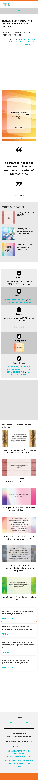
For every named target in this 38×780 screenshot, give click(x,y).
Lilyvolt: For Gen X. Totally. (19, 757)
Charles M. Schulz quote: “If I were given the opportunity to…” (19, 537)
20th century (25, 367)
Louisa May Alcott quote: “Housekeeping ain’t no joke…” (19, 480)
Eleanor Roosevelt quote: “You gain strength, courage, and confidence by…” (18, 645)
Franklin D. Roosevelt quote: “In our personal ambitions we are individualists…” (26, 247)
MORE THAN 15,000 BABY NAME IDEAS (19, 765)
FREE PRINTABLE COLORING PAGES (19, 760)
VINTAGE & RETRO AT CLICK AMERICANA (19, 752)
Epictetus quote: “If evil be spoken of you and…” (26, 214)
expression (25, 369)
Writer (25, 374)
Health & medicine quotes (15, 300)
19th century (12, 367)
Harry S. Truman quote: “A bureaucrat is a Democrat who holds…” (19, 451)
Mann (28, 372)
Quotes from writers (25, 42)
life (24, 372)
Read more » (7, 618)
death (10, 369)
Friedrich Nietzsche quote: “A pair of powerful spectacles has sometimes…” (25, 231)
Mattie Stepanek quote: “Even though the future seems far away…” (19, 628)
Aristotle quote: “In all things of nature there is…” (19, 598)
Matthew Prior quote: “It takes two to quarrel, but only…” (18, 612)
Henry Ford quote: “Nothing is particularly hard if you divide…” (17, 661)
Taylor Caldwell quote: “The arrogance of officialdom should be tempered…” (19, 568)
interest (18, 372)
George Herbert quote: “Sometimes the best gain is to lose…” (19, 509)
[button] (19, 11)
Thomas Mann (29, 44)
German (10, 372)
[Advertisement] (19, 68)
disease (16, 369)
